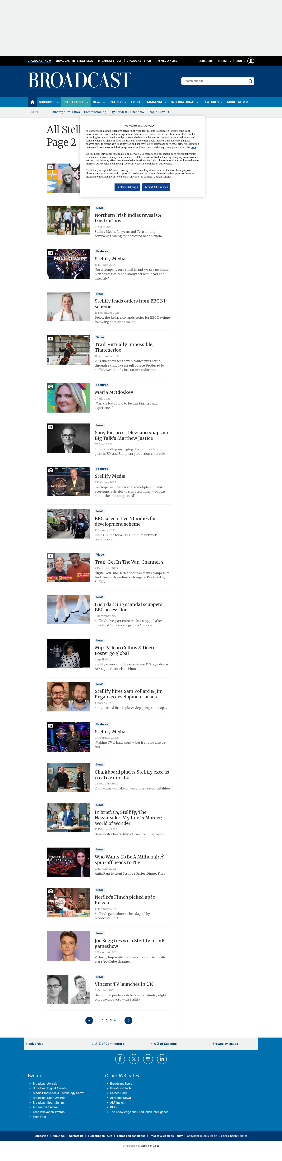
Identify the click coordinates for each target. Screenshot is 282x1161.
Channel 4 (137, 112)
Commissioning (95, 112)
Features (102, 251)
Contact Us (76, 1135)
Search (250, 81)
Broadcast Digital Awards (50, 1088)
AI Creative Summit (46, 1107)
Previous (89, 1020)
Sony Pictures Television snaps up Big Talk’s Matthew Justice (131, 435)
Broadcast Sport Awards (49, 1098)
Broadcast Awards (45, 1083)
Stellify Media (110, 258)
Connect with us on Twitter (134, 1059)
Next (128, 1020)
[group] (237, 102)
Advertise (36, 1044)
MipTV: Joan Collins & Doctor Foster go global (126, 650)
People (152, 112)
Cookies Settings (127, 187)
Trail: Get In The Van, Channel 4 (129, 562)
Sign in (240, 60)
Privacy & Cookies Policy (166, 1135)
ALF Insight (117, 1102)
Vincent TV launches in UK (124, 984)
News (99, 207)
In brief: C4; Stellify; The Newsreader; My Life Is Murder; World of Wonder (128, 818)
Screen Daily (118, 1093)
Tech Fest (39, 1117)
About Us (59, 1135)
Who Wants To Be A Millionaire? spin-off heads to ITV (129, 859)
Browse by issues (225, 1044)
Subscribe (206, 60)
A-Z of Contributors (109, 1044)
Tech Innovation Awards (49, 1112)
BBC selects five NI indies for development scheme (125, 521)
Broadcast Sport (140, 60)
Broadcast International (74, 60)
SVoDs (164, 112)
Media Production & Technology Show (58, 1093)
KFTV (113, 1107)
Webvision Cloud (150, 1145)
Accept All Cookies (156, 187)
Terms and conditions (131, 1135)
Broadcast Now (39, 60)
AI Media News (167, 60)
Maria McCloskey (114, 392)
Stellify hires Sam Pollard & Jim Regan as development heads (129, 694)
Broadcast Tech (110, 60)
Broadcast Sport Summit (49, 1102)
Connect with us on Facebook (120, 1059)
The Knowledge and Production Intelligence (139, 1112)
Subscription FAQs (100, 1135)
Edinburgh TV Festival (66, 112)
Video (100, 337)
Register (224, 60)
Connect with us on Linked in (162, 1059)
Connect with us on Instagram (148, 1059)
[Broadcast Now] (80, 88)
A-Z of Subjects (165, 1044)
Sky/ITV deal (118, 112)
